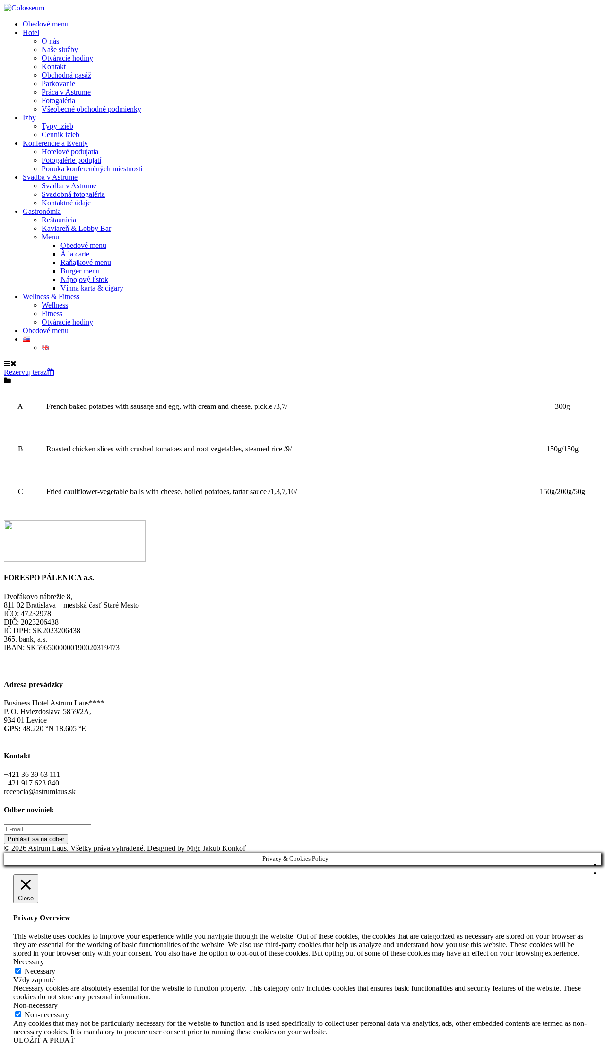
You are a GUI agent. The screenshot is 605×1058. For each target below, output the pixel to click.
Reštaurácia (59, 220)
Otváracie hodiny (67, 58)
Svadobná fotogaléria (73, 194)
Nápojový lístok (84, 279)
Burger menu (80, 271)
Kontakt (54, 66)
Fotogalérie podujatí (71, 160)
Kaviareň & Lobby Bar (76, 228)
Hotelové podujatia (70, 152)
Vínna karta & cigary (91, 288)
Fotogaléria (58, 101)
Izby (29, 118)
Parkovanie (58, 83)
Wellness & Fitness (51, 296)
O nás (50, 41)
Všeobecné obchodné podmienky (91, 109)
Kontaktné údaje (66, 203)
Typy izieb (57, 126)
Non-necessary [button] (35, 1005)
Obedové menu (46, 24)
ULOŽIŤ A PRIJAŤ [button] (44, 1040)
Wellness (55, 305)
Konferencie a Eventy (55, 143)
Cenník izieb (60, 135)
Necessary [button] (28, 962)
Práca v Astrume (66, 92)
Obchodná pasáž (66, 75)
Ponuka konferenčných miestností (92, 169)
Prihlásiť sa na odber (36, 839)
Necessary (40, 971)
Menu (50, 237)
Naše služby (60, 49)
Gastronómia (42, 211)
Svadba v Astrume (50, 177)
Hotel (31, 32)
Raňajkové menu (85, 262)
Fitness (52, 313)
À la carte (74, 254)
